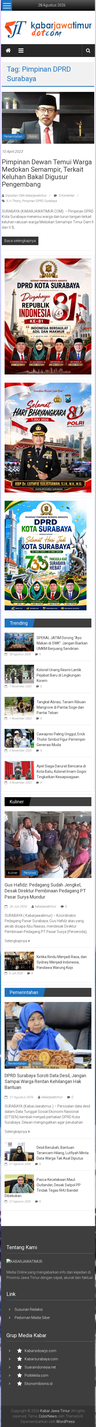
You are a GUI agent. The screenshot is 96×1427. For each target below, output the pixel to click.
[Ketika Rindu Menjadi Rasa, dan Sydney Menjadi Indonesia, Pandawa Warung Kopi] (19, 961)
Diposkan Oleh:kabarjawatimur (26, 195)
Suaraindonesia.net (40, 1367)
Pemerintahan (13, 136)
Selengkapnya (16, 941)
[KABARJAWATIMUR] (24, 1261)
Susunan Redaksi (29, 1309)
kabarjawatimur (45, 906)
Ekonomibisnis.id (38, 1384)
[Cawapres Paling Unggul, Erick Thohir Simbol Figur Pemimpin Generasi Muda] (19, 738)
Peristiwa (30, 873)
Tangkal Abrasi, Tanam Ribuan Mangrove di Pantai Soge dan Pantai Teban (61, 707)
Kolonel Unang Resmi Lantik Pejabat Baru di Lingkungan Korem (59, 675)
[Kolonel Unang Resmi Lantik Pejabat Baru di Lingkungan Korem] (19, 674)
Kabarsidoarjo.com (40, 1351)
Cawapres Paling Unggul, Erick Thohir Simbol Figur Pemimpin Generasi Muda (61, 739)
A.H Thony (13, 201)
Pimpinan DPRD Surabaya (39, 201)
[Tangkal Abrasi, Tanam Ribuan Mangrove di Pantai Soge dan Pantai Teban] (19, 706)
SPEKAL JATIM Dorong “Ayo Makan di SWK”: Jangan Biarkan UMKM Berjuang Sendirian (62, 643)
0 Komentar (66, 195)
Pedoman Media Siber (32, 1318)
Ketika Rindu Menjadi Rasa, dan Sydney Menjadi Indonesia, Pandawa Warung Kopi (62, 962)
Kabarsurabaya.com (41, 1359)
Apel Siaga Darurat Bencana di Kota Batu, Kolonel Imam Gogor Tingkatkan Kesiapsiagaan (62, 771)
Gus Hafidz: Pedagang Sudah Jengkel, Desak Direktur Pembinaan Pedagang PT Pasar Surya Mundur (45, 891)
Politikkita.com (36, 1375)
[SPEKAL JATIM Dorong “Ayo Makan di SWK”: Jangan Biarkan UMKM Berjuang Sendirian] (19, 642)
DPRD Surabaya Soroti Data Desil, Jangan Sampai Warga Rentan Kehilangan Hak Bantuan (45, 1081)
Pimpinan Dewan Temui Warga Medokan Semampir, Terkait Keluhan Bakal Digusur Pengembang (47, 173)
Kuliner (12, 873)
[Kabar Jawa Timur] (8, 50)
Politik (33, 136)
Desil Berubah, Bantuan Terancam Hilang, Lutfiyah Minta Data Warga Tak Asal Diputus (63, 1152)
